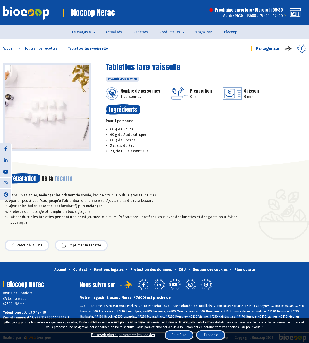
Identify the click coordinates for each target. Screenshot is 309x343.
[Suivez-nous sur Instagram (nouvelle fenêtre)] (5, 182)
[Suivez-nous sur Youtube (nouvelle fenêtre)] (5, 171)
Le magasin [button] (81, 32)
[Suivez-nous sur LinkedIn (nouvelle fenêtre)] (5, 160)
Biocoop (230, 32)
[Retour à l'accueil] (26, 13)
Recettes (140, 32)
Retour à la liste (30, 245)
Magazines (204, 32)
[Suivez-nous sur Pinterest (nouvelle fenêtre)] (5, 194)
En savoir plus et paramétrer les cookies (123, 335)
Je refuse (179, 335)
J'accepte (210, 335)
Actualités (114, 32)
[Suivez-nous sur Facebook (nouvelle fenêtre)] (5, 149)
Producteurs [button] (169, 32)
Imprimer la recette (84, 245)
